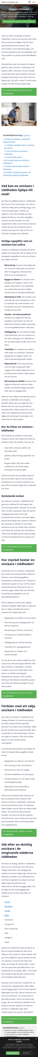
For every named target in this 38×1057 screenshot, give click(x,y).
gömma (26, 135)
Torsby (7, 910)
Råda (7, 915)
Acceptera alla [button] (12, 1053)
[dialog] (19, 1047)
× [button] (36, 1038)
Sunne (7, 902)
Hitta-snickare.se (9, 2)
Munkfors (9, 906)
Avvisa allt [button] (26, 1053)
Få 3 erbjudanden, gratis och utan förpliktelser (19, 21)
